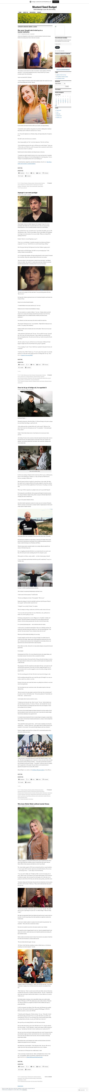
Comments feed (58, 115)
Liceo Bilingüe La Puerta (60, 78)
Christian (26, 183)
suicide (45, 796)
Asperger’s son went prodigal (27, 193)
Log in (57, 112)
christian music (24, 1076)
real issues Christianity (35, 379)
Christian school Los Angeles (29, 792)
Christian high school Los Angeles (24, 791)
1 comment (32, 34)
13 (65, 100)
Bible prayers (26, 375)
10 (58, 100)
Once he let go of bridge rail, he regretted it (32, 388)
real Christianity (27, 379)
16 (56, 101)
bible (22, 375)
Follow (57, 47)
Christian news (36, 184)
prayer (49, 378)
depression (23, 794)
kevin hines (31, 799)
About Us (25, 12)
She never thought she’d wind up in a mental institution (30, 31)
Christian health (38, 183)
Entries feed (58, 113)
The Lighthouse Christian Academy (62, 76)
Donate (39, 12)
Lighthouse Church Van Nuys (61, 74)
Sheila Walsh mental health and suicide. (35, 1057)
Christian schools (39, 792)
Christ (22, 183)
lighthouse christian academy (30, 1078)
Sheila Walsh (39, 1081)
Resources (32, 12)
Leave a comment (31, 805)
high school (28, 794)
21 (67, 101)
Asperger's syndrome (24, 381)
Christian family (39, 375)
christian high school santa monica (37, 791)
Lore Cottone (41, 381)
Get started (55, 1)
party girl (25, 187)
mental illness (40, 186)
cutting (28, 186)
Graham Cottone (36, 381)
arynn (22, 187)
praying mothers (21, 379)
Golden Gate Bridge (24, 799)
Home (20, 12)
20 (65, 101)
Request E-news (20, 1086)
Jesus (31, 186)
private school (44, 794)
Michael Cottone (48, 381)
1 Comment (49, 183)
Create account (58, 110)
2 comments (31, 389)
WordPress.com (58, 117)
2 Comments (49, 789)
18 (60, 101)
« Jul (56, 105)
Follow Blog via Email (61, 38)
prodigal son (20, 382)
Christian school (21, 792)
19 (63, 101)
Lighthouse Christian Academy (38, 770)
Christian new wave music (26, 1081)
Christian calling (31, 183)
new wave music (34, 1081)
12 (63, 100)
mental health (34, 186)
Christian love (23, 184)
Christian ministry (29, 184)
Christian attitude (31, 789)
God (33, 378)
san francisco (23, 796)
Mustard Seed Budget (44, 7)
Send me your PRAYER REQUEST (63, 69)
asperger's (30, 381)
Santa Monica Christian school (32, 796)
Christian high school (39, 789)
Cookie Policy (24, 1089)
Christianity (24, 186)
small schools (40, 796)
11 (60, 100)
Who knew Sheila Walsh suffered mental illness (33, 804)
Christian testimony (23, 378)
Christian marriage (29, 376)
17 (58, 101)
